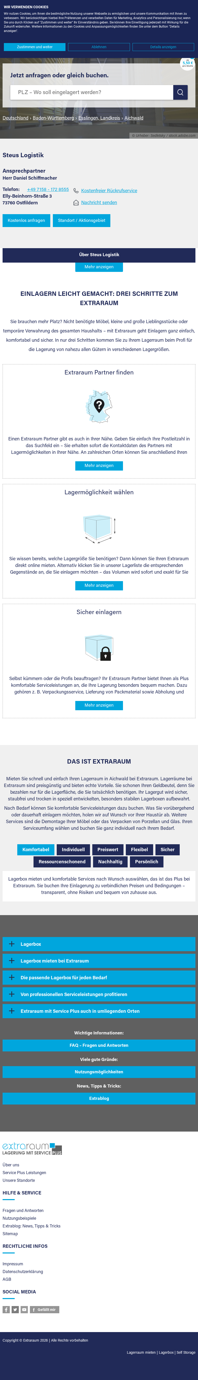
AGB (7, 1280)
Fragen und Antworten (23, 1211)
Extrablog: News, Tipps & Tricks (32, 1226)
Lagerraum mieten (141, 1353)
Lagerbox (31, 944)
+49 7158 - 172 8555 (48, 190)
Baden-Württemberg (53, 118)
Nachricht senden (99, 203)
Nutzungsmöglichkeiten (99, 1072)
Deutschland (15, 118)
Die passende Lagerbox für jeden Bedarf (64, 978)
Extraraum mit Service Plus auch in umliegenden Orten (80, 1011)
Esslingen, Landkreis (99, 118)
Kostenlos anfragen (26, 221)
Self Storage (186, 1353)
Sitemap (10, 1234)
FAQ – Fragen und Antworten (99, 1046)
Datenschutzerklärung (23, 1272)
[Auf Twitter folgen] (15, 1309)
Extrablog (99, 1099)
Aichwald (134, 118)
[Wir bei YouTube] (24, 1309)
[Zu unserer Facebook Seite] (6, 1309)
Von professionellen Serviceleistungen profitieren (74, 995)
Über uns (11, 1165)
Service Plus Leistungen (24, 1173)
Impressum (13, 1264)
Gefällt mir (47, 1310)
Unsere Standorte (19, 1181)
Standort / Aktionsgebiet (81, 221)
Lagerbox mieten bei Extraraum (55, 961)
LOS (180, 92)
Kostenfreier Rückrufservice (109, 191)
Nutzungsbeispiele (19, 1219)
